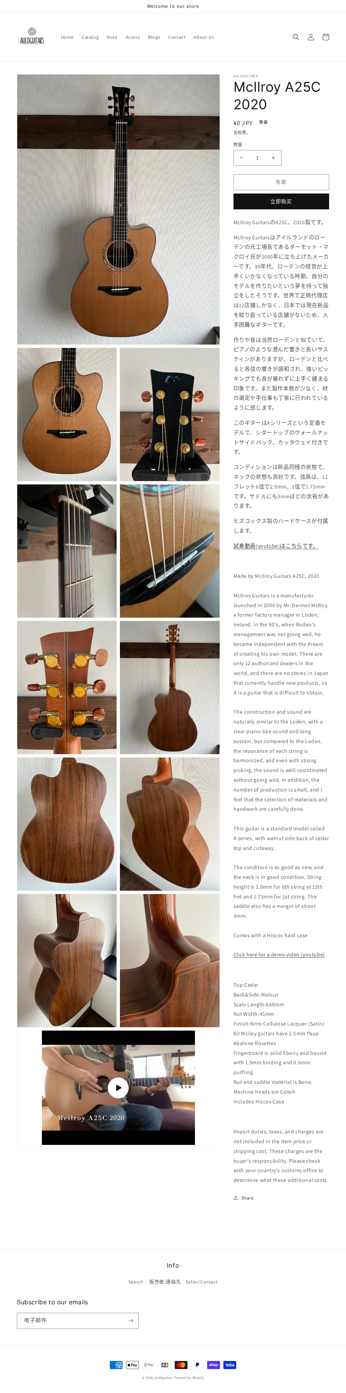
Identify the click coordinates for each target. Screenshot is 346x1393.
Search (135, 1282)
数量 (238, 144)
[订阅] (130, 1321)
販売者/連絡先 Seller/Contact (183, 1282)
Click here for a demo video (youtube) (279, 954)
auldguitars (164, 1377)
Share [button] (247, 1198)
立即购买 (281, 201)
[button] (296, 37)
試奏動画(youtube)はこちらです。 (276, 546)
